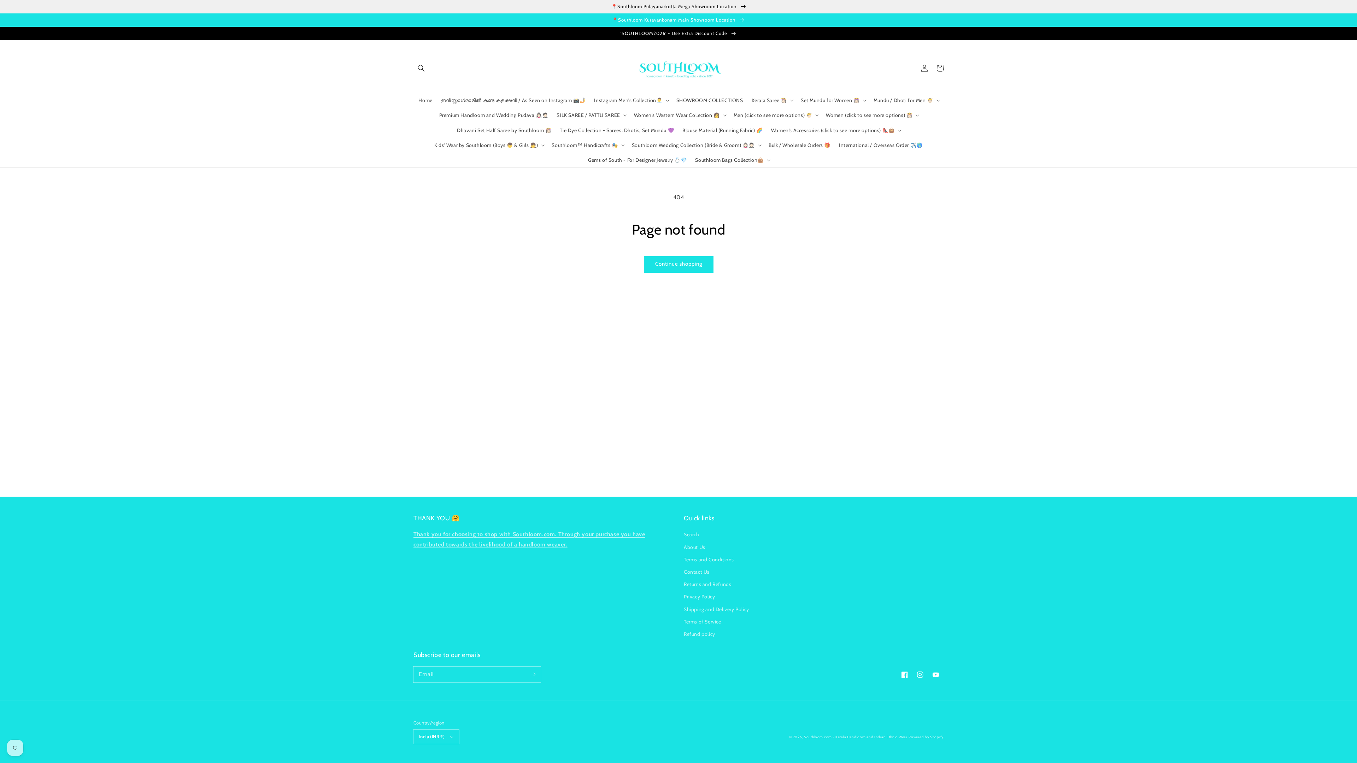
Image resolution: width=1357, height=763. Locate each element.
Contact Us (697, 572)
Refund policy (699, 634)
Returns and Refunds (707, 584)
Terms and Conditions (709, 559)
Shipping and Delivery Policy (716, 609)
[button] (421, 68)
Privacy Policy (699, 596)
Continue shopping (678, 264)
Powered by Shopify (926, 737)
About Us (694, 547)
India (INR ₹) (432, 736)
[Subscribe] (533, 674)
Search (691, 534)
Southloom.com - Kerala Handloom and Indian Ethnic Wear (855, 737)
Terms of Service (702, 622)
